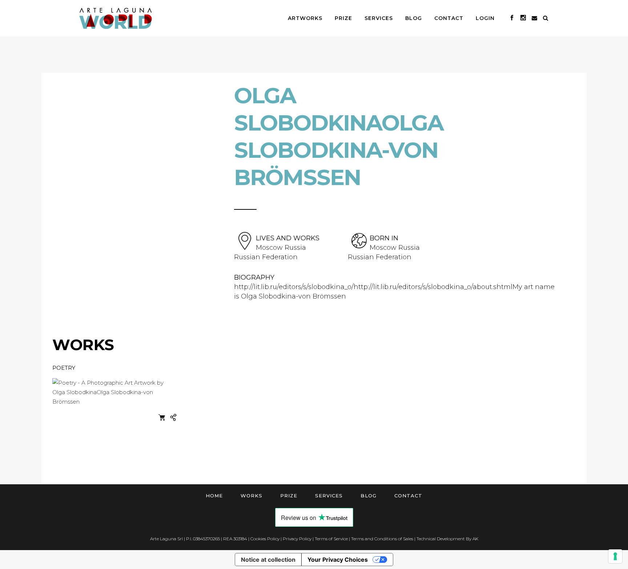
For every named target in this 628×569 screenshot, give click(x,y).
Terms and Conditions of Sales (382, 538)
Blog (369, 495)
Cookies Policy (264, 538)
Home (214, 495)
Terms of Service (331, 538)
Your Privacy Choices (337, 559)
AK (475, 538)
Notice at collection (268, 559)
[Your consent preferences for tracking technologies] (615, 556)
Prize (288, 495)
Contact (408, 495)
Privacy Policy (297, 538)
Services (329, 495)
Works (251, 495)
